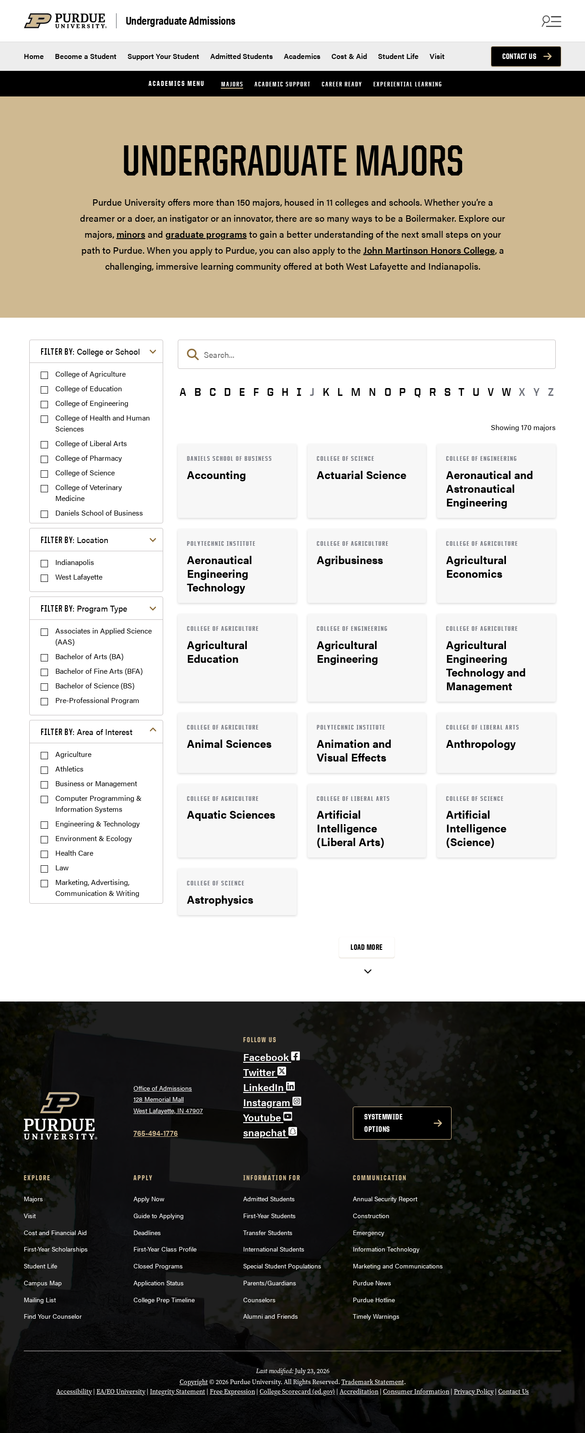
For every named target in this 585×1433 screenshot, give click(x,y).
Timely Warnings (376, 1316)
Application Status (158, 1282)
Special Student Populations (282, 1265)
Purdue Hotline (374, 1299)
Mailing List (40, 1299)
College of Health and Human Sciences (102, 423)
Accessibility (74, 1391)
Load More (367, 947)
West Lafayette (78, 576)
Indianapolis (74, 562)
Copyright (194, 1382)
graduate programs (206, 233)
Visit (437, 56)
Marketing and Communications (398, 1265)
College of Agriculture (90, 373)
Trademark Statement (372, 1382)
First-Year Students (269, 1215)
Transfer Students (267, 1232)
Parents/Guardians (269, 1282)
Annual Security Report (385, 1198)
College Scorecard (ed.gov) (297, 1391)
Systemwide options (383, 1123)
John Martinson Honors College (429, 249)
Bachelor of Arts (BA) (89, 656)
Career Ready (342, 84)
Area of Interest (87, 731)
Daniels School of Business (99, 512)
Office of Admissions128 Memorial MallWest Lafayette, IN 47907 (168, 1099)
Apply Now (149, 1198)
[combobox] (367, 354)
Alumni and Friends (270, 1316)
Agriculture (73, 754)
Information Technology (386, 1248)
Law (62, 867)
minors (131, 233)
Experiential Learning (407, 84)
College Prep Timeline (164, 1299)
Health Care (74, 852)
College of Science (85, 472)
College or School (90, 351)
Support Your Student (163, 56)
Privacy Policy (474, 1391)
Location (74, 539)
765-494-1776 (155, 1133)
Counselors (259, 1299)
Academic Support (283, 84)
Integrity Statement (177, 1391)
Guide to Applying (158, 1215)
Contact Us (519, 56)
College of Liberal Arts (91, 443)
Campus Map (43, 1282)
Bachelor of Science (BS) (94, 685)
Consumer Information (416, 1391)
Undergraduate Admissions (180, 20)
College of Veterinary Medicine (88, 492)
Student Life (398, 56)
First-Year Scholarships (56, 1248)
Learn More (237, 481)
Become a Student (86, 56)
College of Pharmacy (88, 458)
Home (34, 56)
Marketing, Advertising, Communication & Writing (97, 887)
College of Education (88, 388)
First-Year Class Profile (165, 1248)
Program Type (84, 608)
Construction (371, 1215)
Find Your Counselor (53, 1316)
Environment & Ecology (93, 838)
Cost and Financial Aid (55, 1232)
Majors (232, 84)
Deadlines (147, 1232)
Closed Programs (158, 1265)
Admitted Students (241, 56)
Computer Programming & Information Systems (98, 803)
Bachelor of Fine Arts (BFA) (99, 671)
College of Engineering (91, 403)
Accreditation (359, 1391)
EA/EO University (120, 1391)
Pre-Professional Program (97, 700)
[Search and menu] (550, 21)
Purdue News (372, 1282)
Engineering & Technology (97, 823)
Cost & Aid (349, 56)
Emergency (368, 1232)
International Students (273, 1248)
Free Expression (232, 1391)
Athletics (69, 768)
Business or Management (96, 783)
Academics (302, 56)
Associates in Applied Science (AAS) (103, 636)
